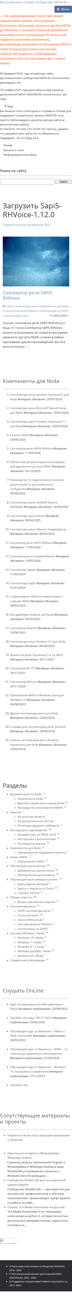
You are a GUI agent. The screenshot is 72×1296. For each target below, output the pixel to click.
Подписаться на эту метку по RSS (26, 225)
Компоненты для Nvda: (27, 848)
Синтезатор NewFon (23, 628)
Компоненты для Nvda (54, 306)
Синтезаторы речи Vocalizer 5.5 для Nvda (37, 641)
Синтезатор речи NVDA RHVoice (31, 448)
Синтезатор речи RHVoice (20, 311)
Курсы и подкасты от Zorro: (37, 888)
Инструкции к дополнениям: (38, 839)
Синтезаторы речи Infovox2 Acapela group (38, 529)
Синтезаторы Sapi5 (23, 583)
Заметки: (17, 812)
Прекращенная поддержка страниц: (43, 852)
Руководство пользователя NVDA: (42, 807)
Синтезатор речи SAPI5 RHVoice (27, 295)
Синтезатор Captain (23, 570)
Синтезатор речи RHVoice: (36, 924)
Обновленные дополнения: (38, 875)
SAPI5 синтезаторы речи (22, 306)
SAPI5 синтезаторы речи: (35, 911)
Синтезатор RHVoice (23, 682)
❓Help (8, 106)
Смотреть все (19, 1085)
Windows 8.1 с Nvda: (32, 947)
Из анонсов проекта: (32, 816)
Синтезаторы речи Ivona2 (27, 516)
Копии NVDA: (20, 857)
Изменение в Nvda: (32, 799)
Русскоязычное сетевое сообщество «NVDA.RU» (34, 2)
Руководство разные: (33, 843)
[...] (27, 347)
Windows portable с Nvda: (36, 951)
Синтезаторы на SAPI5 (54, 311)
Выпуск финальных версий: (38, 902)
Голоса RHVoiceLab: (31, 920)
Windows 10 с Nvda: (32, 937)
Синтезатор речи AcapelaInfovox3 (32, 556)
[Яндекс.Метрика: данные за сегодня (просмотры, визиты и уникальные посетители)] (8, 1241)
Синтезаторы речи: (24, 906)
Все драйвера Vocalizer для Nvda (32, 614)
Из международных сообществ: (40, 825)
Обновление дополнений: (30, 866)
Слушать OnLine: (30, 893)
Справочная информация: (29, 960)
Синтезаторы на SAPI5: (34, 929)
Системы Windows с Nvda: (29, 933)
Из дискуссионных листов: (37, 821)
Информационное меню (20, 154)
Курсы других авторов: (34, 884)
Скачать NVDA (19, 435)
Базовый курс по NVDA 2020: (38, 834)
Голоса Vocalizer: (30, 915)
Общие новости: (23, 897)
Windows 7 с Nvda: (31, 942)
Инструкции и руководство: (30, 830)
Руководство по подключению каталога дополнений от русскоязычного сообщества (37, 484)
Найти (63, 181)
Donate (8, 145)
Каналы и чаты (14, 150)
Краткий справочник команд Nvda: (43, 803)
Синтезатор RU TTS (22, 668)
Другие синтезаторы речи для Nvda (34, 713)
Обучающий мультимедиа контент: (35, 879)
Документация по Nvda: (28, 794)
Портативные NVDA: (33, 861)
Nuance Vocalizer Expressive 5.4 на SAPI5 (36, 655)
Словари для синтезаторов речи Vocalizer (38, 727)
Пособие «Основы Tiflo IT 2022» (31, 1018)
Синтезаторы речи (16, 315)
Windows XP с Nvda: (31, 956)
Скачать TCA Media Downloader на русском (36, 1207)
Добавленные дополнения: (38, 870)
